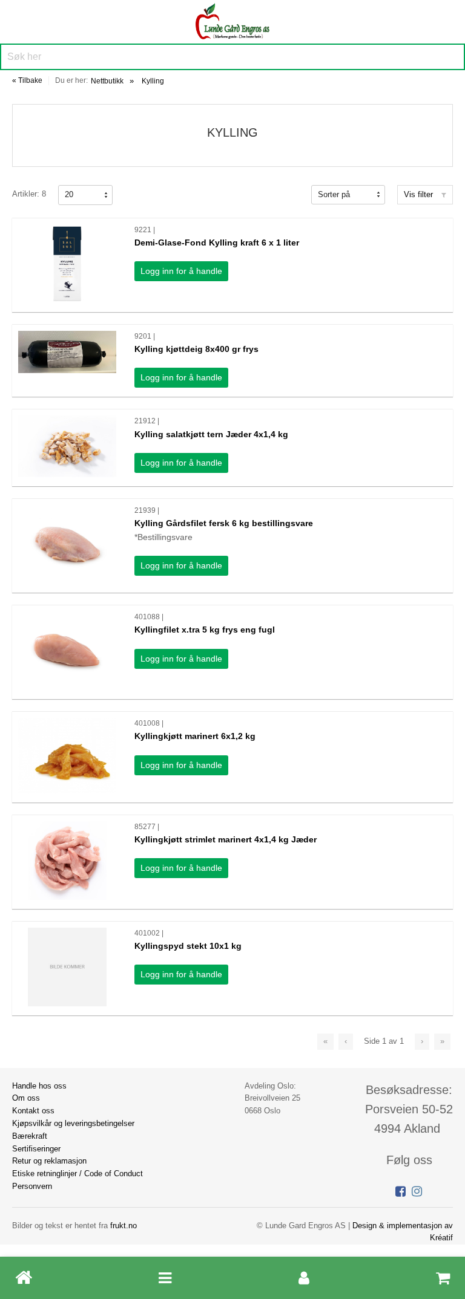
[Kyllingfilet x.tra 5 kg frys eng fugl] (67, 650)
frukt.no (123, 1225)
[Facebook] (400, 1191)
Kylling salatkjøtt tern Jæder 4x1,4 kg (211, 434)
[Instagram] (417, 1191)
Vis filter (419, 194)
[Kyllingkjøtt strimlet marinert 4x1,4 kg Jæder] (67, 860)
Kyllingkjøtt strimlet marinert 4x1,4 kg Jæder (225, 839)
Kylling (153, 81)
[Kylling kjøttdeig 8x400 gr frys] (67, 352)
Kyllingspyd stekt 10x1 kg (188, 946)
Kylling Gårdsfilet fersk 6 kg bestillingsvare (223, 523)
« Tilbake (27, 80)
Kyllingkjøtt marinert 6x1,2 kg (195, 736)
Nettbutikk (107, 81)
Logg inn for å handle (181, 271)
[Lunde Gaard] (232, 19)
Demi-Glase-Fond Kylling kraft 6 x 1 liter (216, 242)
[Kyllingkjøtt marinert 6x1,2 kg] (67, 755)
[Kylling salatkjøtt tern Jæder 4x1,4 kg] (67, 446)
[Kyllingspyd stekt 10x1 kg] (67, 967)
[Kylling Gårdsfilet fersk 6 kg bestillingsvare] (67, 544)
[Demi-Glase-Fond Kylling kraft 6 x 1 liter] (67, 263)
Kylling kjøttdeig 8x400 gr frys (196, 349)
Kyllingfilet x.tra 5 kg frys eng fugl (204, 629)
